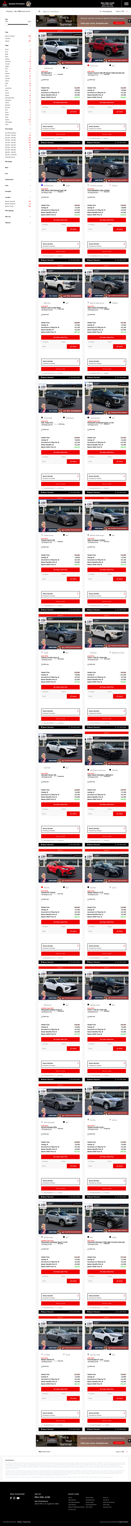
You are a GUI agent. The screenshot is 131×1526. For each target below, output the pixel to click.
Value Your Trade (60, 134)
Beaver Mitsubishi (48, 142)
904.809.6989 (75, 142)
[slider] (6, 24)
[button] (80, 48)
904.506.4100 (107, 3)
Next (129, 20)
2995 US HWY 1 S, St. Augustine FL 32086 (46, 1503)
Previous (37, 20)
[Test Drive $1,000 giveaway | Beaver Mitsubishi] (83, 21)
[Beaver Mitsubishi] (16, 4)
